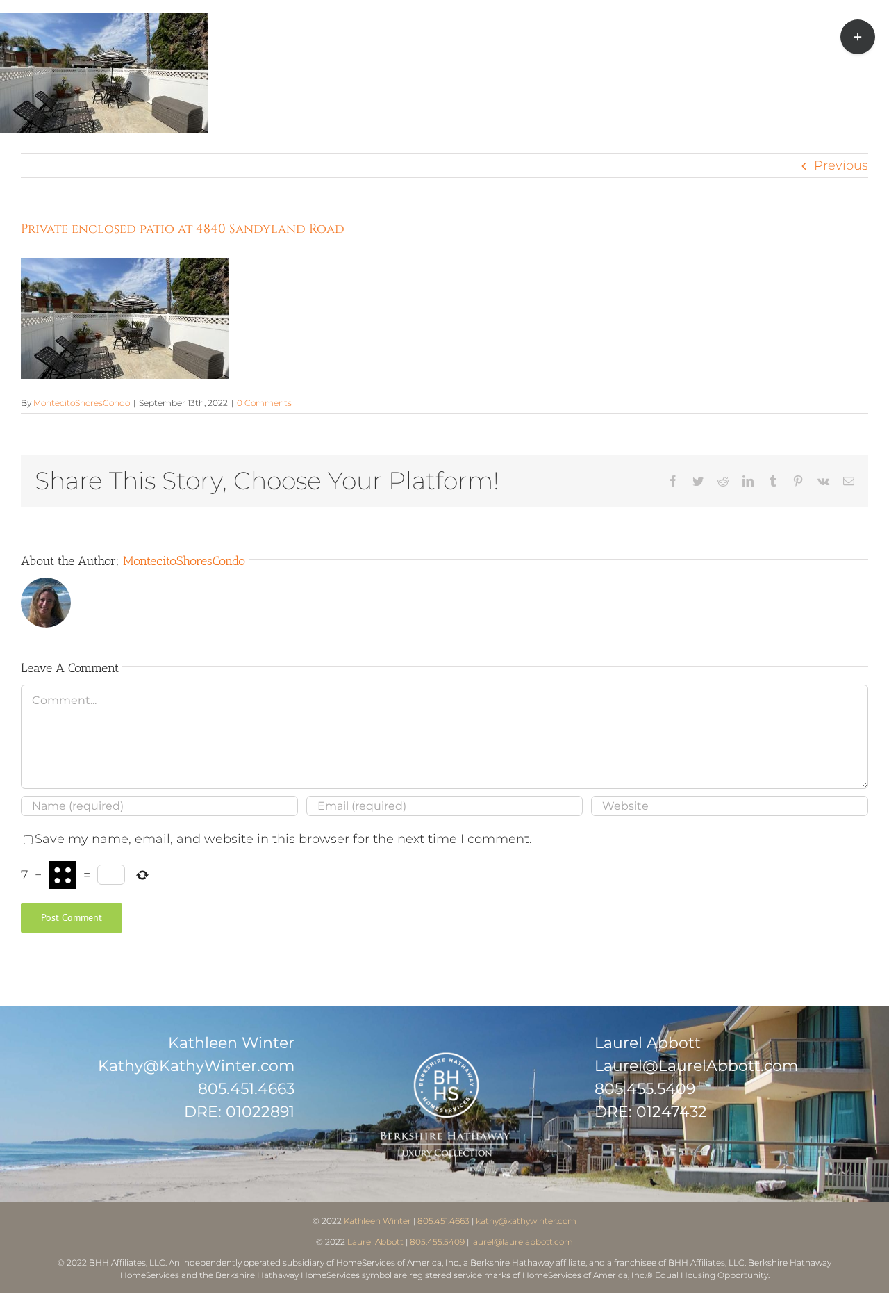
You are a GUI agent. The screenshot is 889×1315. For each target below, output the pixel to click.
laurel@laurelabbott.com (522, 1241)
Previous (841, 165)
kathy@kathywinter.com (526, 1221)
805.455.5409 (645, 1088)
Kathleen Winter (377, 1221)
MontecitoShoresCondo (81, 403)
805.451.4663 (246, 1088)
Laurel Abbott (375, 1241)
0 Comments (264, 403)
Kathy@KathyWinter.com (196, 1065)
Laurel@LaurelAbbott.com (696, 1065)
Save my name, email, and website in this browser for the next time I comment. (283, 839)
